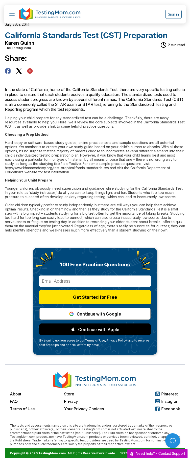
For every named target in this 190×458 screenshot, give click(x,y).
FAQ (14, 401)
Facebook (170, 408)
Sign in (173, 14)
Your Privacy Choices (84, 408)
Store (69, 393)
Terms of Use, (95, 340)
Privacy (71, 401)
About (15, 393)
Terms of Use (22, 408)
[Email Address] (95, 281)
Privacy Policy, (117, 340)
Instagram (170, 401)
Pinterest (169, 393)
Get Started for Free (95, 297)
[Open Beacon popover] (172, 440)
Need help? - (160, 453)
